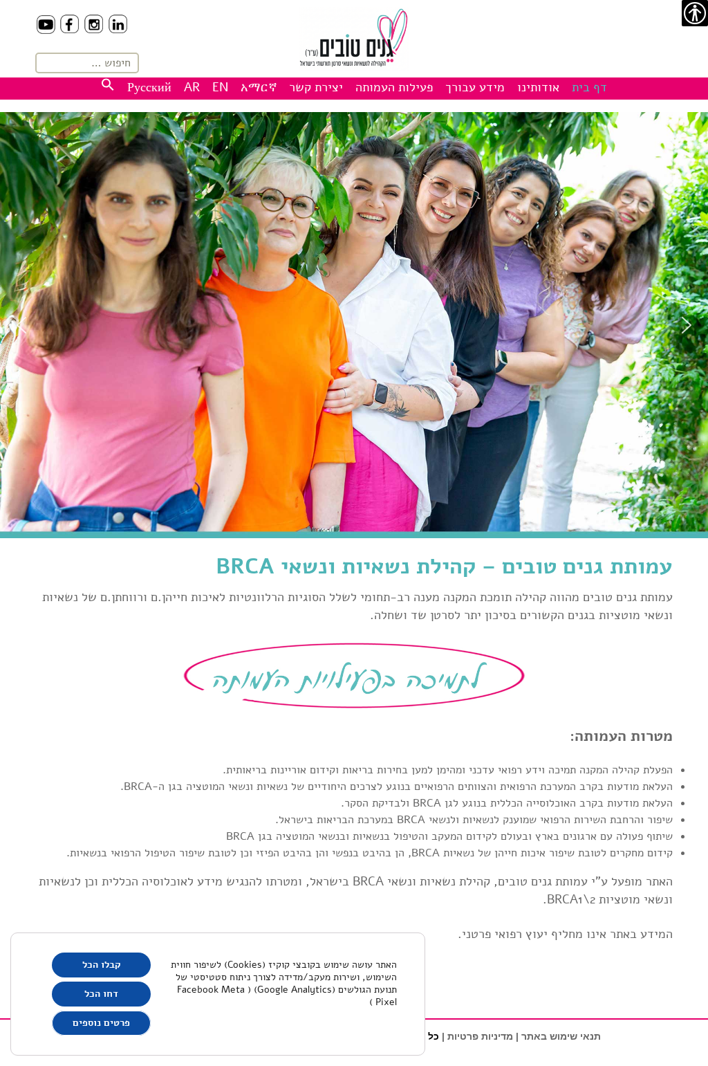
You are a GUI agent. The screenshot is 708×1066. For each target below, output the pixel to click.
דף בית (589, 87)
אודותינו (538, 87)
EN (220, 87)
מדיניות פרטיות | (477, 1036)
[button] (21, 325)
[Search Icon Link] (108, 86)
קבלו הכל (101, 964)
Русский (149, 87)
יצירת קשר (316, 87)
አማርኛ (259, 87)
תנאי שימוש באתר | (558, 1036)
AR (192, 87)
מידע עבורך (475, 87)
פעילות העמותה (394, 87)
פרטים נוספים (101, 1022)
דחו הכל (101, 993)
